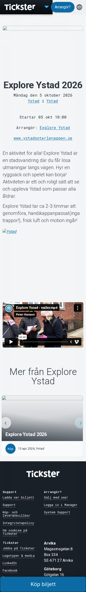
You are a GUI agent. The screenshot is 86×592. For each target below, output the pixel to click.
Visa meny (47, 7)
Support (9, 505)
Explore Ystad (55, 127)
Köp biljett (43, 584)
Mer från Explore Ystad (43, 376)
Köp (10, 449)
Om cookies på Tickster (15, 532)
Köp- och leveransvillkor (16, 514)
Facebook (10, 570)
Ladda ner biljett (18, 497)
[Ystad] (43, 264)
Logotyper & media (19, 555)
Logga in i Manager (60, 505)
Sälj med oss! (56, 497)
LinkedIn (10, 563)
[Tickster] (20, 7)
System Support (57, 512)
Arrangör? (63, 7)
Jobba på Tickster (19, 548)
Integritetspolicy (18, 523)
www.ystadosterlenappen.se (43, 137)
